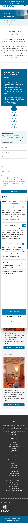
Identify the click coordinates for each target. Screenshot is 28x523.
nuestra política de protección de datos (13, 179)
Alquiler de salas (14, 463)
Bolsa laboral (14, 461)
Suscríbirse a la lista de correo (14, 490)
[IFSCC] (5, 508)
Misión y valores (14, 444)
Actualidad (21, 1)
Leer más (14, 434)
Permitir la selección (14, 316)
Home (6, 20)
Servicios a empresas (14, 457)
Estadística (9, 225)
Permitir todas (14, 311)
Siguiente (14, 191)
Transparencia (14, 450)
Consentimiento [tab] (6, 201)
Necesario (8, 207)
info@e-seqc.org (15, 486)
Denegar (14, 321)
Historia (14, 442)
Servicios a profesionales (14, 455)
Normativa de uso (14, 471)
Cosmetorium (7, 1)
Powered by (14, 326)
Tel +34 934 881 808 (15, 488)
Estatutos (14, 448)
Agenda (15, 1)
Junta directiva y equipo (14, 446)
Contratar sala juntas (14, 405)
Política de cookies (14, 475)
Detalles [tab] (15, 201)
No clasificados (10, 244)
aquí (14, 103)
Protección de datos (14, 473)
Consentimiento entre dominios (12, 262)
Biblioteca (11, 3)
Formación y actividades (14, 459)
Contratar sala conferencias (14, 347)
